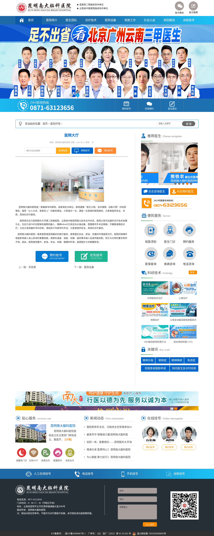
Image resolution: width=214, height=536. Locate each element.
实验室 (32, 267)
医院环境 (55, 123)
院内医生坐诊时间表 (184, 368)
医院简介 (51, 20)
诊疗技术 (91, 20)
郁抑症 (163, 360)
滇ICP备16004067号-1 (75, 533)
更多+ (193, 272)
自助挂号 (188, 20)
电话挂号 (87, 473)
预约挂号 (108, 150)
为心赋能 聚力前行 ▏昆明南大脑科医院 (108, 457)
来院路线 (169, 20)
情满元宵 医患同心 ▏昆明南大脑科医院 (108, 449)
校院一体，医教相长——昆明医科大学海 (109, 442)
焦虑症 (191, 360)
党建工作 (130, 20)
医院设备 (110, 20)
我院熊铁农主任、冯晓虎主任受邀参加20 (109, 427)
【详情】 (68, 439)
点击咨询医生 (156, 191)
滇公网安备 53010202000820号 (151, 533)
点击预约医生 (185, 191)
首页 (31, 20)
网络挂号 (85, 150)
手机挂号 (132, 473)
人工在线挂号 (42, 473)
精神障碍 (177, 360)
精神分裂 (148, 360)
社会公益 (149, 20)
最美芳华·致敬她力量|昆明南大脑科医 (107, 434)
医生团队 (71, 20)
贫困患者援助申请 (155, 368)
